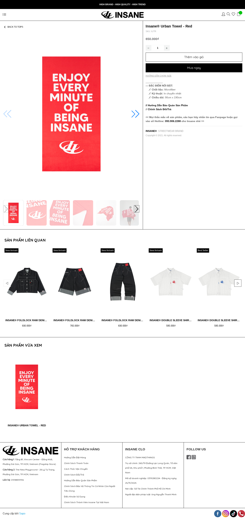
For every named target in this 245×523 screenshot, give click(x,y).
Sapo (22, 513)
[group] (71, 114)
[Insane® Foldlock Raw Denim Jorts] (75, 281)
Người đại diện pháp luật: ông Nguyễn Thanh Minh (150, 494)
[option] (27, 289)
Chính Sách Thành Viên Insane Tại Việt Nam (86, 502)
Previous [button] (7, 283)
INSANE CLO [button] (135, 449)
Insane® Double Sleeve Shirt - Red (174, 320)
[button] (135, 114)
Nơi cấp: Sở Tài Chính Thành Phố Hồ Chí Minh (148, 488)
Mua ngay (194, 68)
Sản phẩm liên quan (25, 240)
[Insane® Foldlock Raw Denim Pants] (123, 281)
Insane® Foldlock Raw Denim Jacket (31, 320)
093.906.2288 (173, 121)
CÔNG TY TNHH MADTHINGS (140, 457)
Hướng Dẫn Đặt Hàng (75, 457)
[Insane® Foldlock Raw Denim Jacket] (26, 281)
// (158, 109)
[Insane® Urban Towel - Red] (26, 386)
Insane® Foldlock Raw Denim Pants (127, 320)
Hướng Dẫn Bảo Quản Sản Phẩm (80, 480)
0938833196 (17, 480)
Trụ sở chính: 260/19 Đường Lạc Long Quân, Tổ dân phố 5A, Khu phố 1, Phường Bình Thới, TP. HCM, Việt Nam (151, 468)
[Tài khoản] (224, 14)
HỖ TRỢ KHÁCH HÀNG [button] (82, 449)
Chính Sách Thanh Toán (76, 463)
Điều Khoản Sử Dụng (74, 496)
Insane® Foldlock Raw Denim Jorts (78, 320)
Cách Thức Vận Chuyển (76, 469)
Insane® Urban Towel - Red (27, 425)
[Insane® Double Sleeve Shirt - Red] (171, 281)
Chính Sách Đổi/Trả (74, 474)
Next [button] (237, 283)
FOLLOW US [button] (196, 449)
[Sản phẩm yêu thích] (234, 14)
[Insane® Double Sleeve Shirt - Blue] (219, 281)
